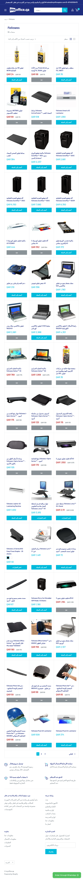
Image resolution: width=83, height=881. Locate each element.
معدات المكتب (50, 813)
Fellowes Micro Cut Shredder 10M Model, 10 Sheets (41, 599)
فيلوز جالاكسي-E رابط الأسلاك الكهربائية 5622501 (66, 327)
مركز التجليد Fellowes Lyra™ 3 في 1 (41, 550)
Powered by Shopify (11, 874)
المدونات (7, 846)
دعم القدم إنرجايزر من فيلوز (16, 283)
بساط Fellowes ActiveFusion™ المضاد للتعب (41, 112)
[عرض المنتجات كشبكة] (71, 39)
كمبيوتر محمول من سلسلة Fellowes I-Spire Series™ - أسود (40, 415)
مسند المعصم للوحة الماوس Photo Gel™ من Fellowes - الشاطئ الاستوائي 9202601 (16, 733)
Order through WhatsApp (65, 875)
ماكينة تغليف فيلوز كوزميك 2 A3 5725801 (16, 242)
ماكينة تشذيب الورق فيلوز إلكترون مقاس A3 (64, 242)
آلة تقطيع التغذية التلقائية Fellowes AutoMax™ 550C (40, 199)
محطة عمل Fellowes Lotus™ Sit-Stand (66, 505)
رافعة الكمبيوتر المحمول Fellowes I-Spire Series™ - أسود (65, 415)
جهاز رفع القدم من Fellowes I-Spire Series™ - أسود (17, 414)
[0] (77, 10)
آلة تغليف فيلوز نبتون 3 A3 (64, 598)
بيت (5, 19)
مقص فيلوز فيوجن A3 (38, 283)
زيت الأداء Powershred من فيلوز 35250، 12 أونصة (40, 69)
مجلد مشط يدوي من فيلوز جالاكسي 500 (64, 284)
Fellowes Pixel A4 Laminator (66, 731)
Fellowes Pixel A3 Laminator (41, 731)
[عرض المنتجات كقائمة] (74, 39)
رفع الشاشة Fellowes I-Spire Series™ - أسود (41, 460)
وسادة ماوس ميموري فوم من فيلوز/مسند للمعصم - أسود (66, 550)
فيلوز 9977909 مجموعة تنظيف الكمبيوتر (14, 112)
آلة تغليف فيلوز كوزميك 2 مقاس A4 (39, 242)
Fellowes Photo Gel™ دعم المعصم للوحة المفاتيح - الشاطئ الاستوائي (65, 688)
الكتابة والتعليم (50, 806)
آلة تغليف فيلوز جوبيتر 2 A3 (65, 459)
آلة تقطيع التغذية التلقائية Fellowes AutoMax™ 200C (65, 154)
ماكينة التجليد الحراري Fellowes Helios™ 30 (14, 369)
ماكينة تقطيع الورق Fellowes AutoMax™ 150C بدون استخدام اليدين (40, 155)
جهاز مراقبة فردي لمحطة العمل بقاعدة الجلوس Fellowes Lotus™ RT (39, 506)
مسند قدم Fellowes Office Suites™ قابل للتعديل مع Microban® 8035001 (15, 643)
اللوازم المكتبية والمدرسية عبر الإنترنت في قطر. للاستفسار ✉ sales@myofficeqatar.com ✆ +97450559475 (41, 2)
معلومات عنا (49, 820)
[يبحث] (64, 10)
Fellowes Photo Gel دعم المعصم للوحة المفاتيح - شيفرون (15, 688)
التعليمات (7, 842)
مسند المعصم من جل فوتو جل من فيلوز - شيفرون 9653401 (41, 687)
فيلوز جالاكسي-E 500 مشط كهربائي (40, 327)
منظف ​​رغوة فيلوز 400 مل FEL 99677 (64, 69)
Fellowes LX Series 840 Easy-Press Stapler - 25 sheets (15, 551)
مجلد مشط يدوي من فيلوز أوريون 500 (64, 642)
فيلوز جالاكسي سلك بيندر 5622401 (15, 327)
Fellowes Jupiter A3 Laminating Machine (14, 505)
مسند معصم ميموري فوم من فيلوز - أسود (16, 599)
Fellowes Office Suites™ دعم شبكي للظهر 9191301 (41, 642)
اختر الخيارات (41, 518)
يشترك (51, 852)
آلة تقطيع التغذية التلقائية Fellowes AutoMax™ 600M (65, 199)
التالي (71, 754)
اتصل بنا (48, 824)
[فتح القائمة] (5, 10)
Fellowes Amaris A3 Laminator (63, 112)
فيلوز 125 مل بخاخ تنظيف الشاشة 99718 (15, 69)
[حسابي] (72, 10)
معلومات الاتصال (10, 839)
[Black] (8, 558)
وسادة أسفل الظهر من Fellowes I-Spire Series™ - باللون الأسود (16, 461)
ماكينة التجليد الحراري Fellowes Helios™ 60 (38, 369)
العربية (8, 862)
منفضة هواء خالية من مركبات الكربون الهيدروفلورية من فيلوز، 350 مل (65, 370)
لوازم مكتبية (49, 810)
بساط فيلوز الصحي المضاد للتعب (15, 154)
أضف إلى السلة (17, 80)
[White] (11, 558)
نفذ (41, 80)
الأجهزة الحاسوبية (51, 803)
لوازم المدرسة (50, 817)
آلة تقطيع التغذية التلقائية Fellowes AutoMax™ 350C (16, 199)
